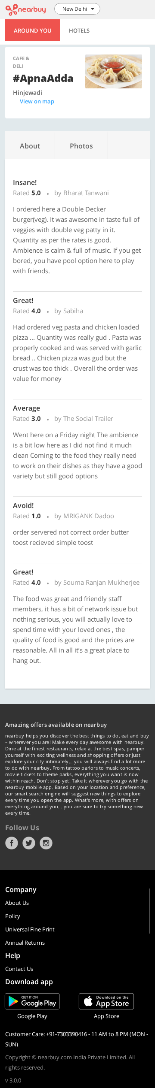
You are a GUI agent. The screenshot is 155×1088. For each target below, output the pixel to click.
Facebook (11, 843)
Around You (33, 30)
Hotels (79, 30)
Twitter (28, 843)
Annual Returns (25, 942)
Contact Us (19, 969)
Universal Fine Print (30, 929)
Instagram (46, 843)
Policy (12, 916)
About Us (17, 903)
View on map (37, 101)
